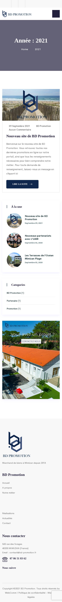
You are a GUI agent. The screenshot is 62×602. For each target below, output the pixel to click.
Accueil (6, 482)
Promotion (12, 308)
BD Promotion (43, 125)
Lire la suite (20, 184)
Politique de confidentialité (31, 592)
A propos (7, 487)
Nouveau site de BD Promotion (30, 136)
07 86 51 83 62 (18, 558)
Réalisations (8, 513)
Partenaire (12, 301)
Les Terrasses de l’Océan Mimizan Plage (39, 257)
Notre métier (8, 492)
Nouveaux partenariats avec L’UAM (38, 237)
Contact (6, 522)
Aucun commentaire (19, 129)
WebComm (10, 592)
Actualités (7, 518)
